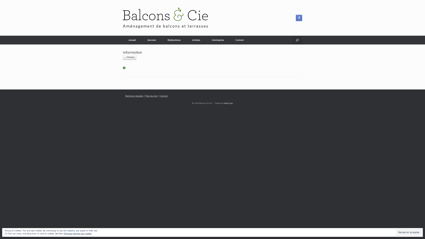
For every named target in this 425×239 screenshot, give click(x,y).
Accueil (132, 40)
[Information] (124, 68)
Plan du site (151, 96)
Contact (240, 40)
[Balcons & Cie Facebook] (299, 18)
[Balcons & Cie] (165, 17)
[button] (297, 40)
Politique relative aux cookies (77, 234)
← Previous (129, 57)
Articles (196, 40)
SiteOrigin (228, 103)
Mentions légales (134, 96)
